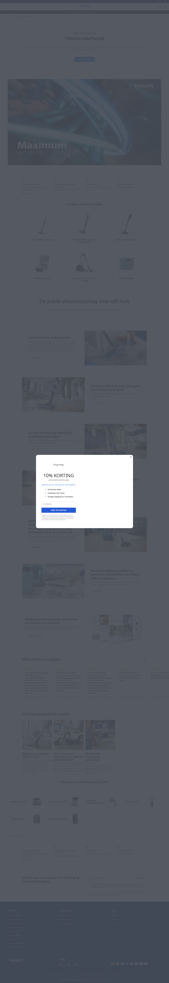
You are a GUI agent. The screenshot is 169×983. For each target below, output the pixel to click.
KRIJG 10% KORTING (59, 510)
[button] (131, 456)
